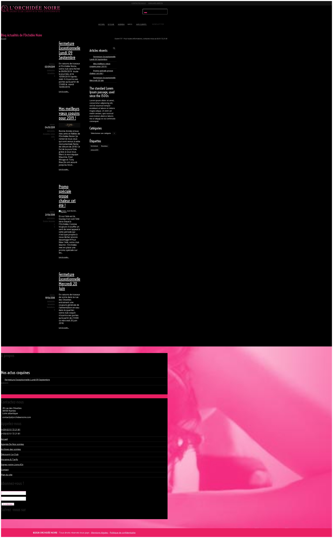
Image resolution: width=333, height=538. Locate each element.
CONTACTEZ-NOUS (139, 3)
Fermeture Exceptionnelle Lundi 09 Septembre (69, 50)
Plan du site (6, 474)
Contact (5, 469)
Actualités (51, 73)
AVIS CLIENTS (141, 24)
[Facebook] (8, 5)
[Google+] (12, 5)
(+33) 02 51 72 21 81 (10, 429)
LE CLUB (111, 24)
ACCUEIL (101, 24)
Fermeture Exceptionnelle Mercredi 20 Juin (69, 281)
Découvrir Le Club (9, 454)
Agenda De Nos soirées (12, 444)
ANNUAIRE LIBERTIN (155, 3)
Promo (45, 221)
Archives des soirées (11, 449)
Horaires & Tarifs (9, 459)
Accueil (3, 39)
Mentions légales (99, 532)
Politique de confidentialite (123, 532)
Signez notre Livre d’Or (12, 464)
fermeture (50, 307)
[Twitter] (3, 5)
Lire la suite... (64, 91)
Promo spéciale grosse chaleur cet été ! (67, 196)
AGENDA (121, 24)
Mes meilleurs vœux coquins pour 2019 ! (69, 113)
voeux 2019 (94, 150)
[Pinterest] (17, 5)
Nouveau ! (104, 146)
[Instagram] (21, 5)
